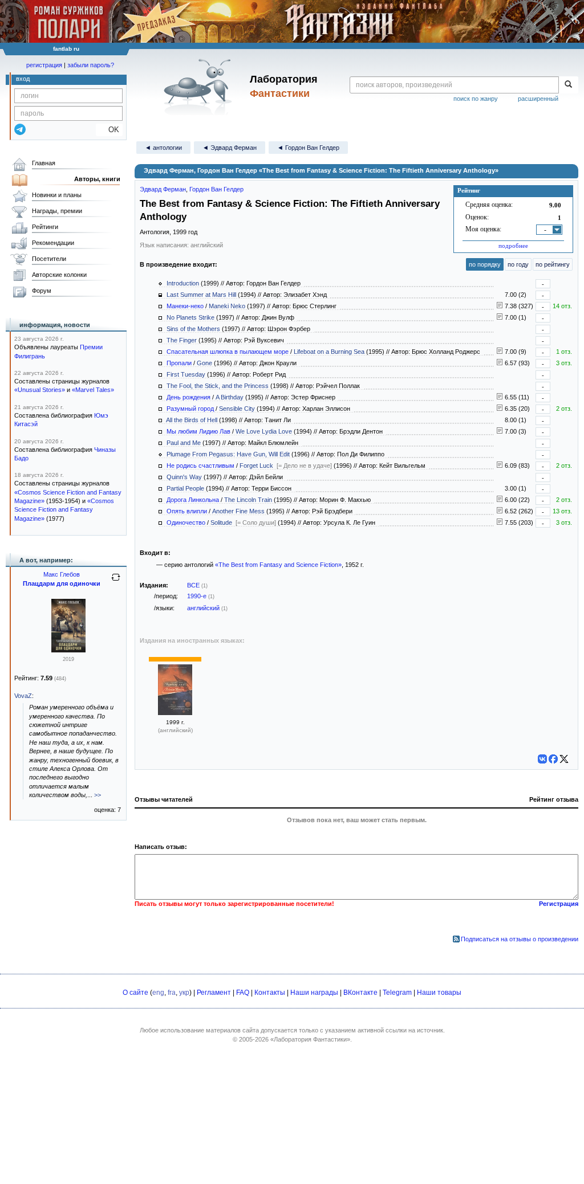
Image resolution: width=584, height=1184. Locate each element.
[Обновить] (116, 581)
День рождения (188, 397)
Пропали (179, 363)
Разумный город (190, 408)
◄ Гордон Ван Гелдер (308, 147)
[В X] (564, 759)
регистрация (44, 65)
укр (184, 993)
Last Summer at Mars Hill (201, 294)
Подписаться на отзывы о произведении (519, 939)
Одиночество (186, 522)
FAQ (242, 993)
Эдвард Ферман (163, 189)
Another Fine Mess (238, 511)
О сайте (135, 993)
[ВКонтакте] (542, 759)
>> (97, 794)
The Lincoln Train (248, 499)
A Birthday (230, 397)
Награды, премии (57, 210)
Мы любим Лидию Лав (198, 431)
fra (172, 993)
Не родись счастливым (200, 465)
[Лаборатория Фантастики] (200, 86)
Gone (204, 363)
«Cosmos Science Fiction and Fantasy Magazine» (64, 509)
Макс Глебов (61, 574)
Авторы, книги (97, 178)
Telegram (397, 993)
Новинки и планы (57, 194)
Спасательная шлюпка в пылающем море (228, 351)
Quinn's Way (184, 476)
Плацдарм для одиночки (61, 583)
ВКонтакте (360, 993)
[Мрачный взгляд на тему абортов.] (499, 397)
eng (158, 993)
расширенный (538, 98)
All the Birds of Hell (191, 420)
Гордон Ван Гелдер (216, 189)
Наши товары (439, 993)
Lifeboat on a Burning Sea (329, 351)
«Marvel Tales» (93, 389)
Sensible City (237, 408)
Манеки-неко (185, 306)
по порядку (485, 264)
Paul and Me (184, 442)
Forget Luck (256, 465)
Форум (41, 290)
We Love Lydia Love (264, 431)
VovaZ (23, 695)
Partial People (185, 488)
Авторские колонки (59, 274)
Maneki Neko (227, 306)
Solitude (221, 522)
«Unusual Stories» (39, 389)
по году (518, 264)
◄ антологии (163, 147)
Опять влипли (187, 511)
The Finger (182, 340)
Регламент (214, 993)
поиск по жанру (475, 98)
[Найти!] (568, 84)
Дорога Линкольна (193, 499)
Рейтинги (45, 226)
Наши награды (314, 993)
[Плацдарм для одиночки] (68, 650)
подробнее (513, 245)
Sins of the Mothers (193, 328)
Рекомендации (53, 242)
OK (109, 129)
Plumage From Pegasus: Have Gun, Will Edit (228, 454)
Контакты (269, 993)
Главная (43, 163)
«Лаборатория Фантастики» (310, 1039)
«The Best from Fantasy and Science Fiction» (278, 564)
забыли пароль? (90, 65)
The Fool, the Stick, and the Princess (218, 385)
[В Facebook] (553, 759)
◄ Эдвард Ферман (229, 147)
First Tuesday (186, 374)
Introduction (183, 283)
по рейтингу (553, 264)
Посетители (49, 258)
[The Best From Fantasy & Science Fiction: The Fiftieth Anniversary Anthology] (175, 712)
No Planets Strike (190, 317)
